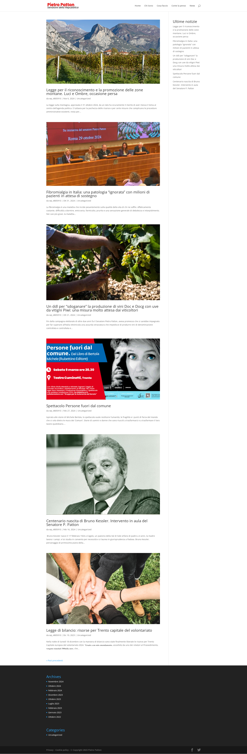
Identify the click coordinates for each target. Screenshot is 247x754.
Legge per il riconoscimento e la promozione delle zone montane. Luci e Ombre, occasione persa (94, 91)
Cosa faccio (162, 6)
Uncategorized (84, 98)
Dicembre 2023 (55, 694)
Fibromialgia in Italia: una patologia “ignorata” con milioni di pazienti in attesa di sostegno (98, 193)
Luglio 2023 (53, 703)
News (192, 6)
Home (138, 6)
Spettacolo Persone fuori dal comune (78, 405)
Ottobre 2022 (54, 717)
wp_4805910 (55, 98)
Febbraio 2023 (55, 708)
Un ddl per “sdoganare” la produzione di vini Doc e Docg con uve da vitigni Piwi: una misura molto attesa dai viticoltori (102, 308)
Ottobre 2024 (54, 686)
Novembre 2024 (55, 681)
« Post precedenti (54, 660)
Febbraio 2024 (55, 690)
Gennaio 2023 (54, 712)
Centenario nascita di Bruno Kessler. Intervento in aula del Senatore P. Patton (97, 522)
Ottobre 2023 (54, 699)
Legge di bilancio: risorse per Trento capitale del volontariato (99, 630)
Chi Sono (148, 6)
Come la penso (179, 6)
